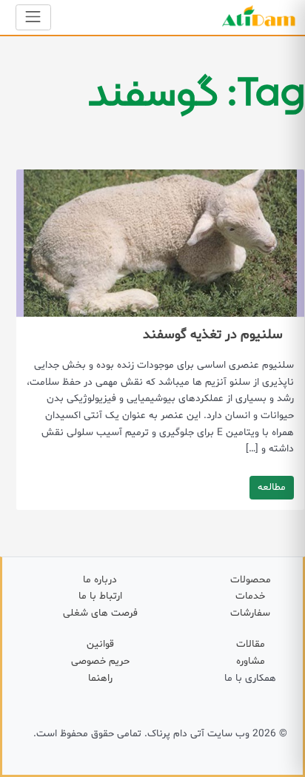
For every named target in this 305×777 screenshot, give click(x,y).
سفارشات (250, 613)
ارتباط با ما (100, 596)
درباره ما (100, 580)
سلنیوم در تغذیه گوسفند (213, 335)
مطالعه (272, 487)
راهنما (100, 678)
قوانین (100, 644)
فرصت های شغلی (100, 613)
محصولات (250, 580)
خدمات (250, 596)
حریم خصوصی (100, 661)
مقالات (250, 644)
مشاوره (250, 661)
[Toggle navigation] (33, 17)
